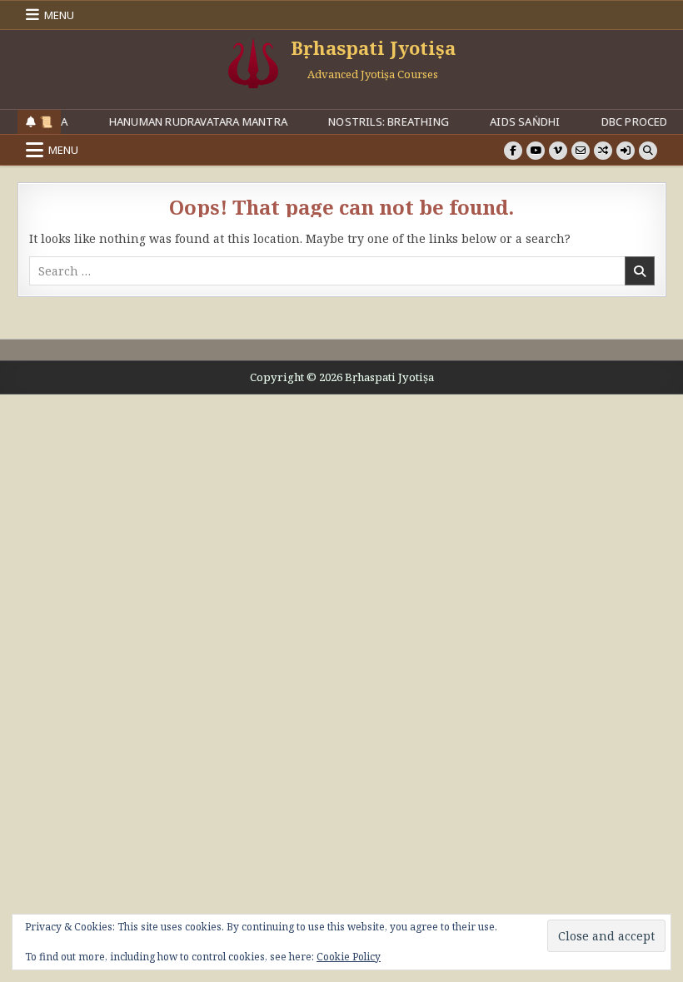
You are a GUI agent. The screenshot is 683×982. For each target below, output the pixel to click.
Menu (59, 14)
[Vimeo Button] (558, 150)
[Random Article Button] (603, 150)
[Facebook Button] (513, 150)
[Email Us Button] (580, 150)
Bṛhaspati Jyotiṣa (373, 47)
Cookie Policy (349, 957)
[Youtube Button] (535, 150)
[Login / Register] (625, 150)
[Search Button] (648, 150)
